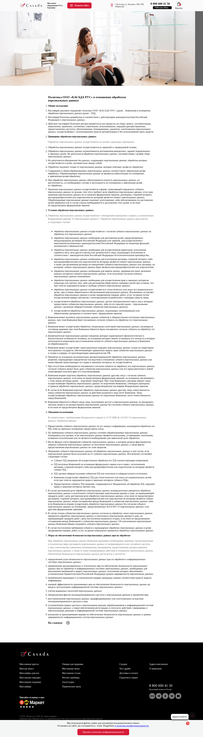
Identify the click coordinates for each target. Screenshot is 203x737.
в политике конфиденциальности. (132, 725)
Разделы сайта (82, 5)
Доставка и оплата (128, 673)
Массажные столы (71, 673)
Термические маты (71, 686)
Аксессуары (68, 682)
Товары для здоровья (72, 664)
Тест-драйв (124, 668)
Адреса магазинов (158, 664)
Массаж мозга (26, 668)
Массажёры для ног (29, 673)
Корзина (179, 7)
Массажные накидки (30, 677)
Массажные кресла (29, 664)
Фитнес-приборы (71, 677)
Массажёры (25, 686)
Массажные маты (71, 668)
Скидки (123, 664)
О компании (155, 668)
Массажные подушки (30, 682)
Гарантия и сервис (128, 677)
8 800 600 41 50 (160, 685)
